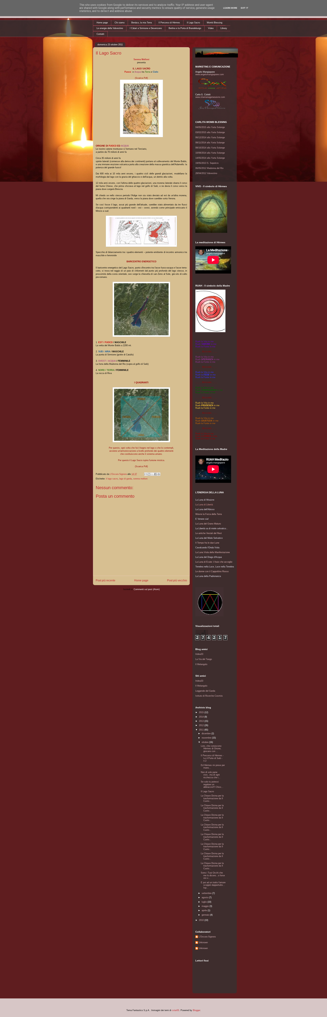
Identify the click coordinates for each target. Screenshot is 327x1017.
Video (211, 28)
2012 (201, 725)
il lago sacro (112, 478)
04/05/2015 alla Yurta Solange (210, 127)
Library (223, 28)
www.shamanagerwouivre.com (210, 97)
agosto (205, 897)
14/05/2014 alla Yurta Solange (210, 158)
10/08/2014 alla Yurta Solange (210, 153)
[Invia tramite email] (145, 474)
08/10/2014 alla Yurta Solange (210, 147)
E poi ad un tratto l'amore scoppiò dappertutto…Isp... (213, 885)
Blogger (196, 1010)
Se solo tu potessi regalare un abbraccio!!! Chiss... (212, 784)
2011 (201, 729)
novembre (207, 737)
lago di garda (125, 478)
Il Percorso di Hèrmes (169, 22)
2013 (201, 721)
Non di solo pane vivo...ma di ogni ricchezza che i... (210, 775)
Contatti (100, 34)
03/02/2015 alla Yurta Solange (210, 132)
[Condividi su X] (152, 474)
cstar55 (175, 1010)
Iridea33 (199, 654)
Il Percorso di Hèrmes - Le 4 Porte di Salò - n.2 (212, 758)
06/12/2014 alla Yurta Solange (210, 137)
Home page (102, 22)
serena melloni (140, 478)
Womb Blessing (214, 22)
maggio (205, 906)
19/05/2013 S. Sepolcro (207, 163)
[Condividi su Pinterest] (158, 474)
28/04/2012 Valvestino (206, 173)
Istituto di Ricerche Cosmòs (209, 696)
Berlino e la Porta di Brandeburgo (185, 28)
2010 (201, 920)
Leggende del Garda (205, 691)
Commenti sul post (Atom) (147, 589)
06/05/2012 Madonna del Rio (209, 168)
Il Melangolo (201, 664)
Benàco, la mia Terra (141, 22)
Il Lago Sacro (193, 22)
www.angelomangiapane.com (209, 74)
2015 (201, 712)
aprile (205, 910)
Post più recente (105, 580)
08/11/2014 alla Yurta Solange (210, 142)
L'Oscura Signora (207, 936)
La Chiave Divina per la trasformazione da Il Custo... (212, 798)
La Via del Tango (203, 659)
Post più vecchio (177, 580)
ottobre (205, 742)
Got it (244, 8)
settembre (207, 893)
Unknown (203, 942)
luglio (204, 902)
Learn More (230, 8)
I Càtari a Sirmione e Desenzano (146, 28)
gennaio (206, 915)
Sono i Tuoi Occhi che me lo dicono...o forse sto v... (213, 875)
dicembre (206, 733)
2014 (201, 716)
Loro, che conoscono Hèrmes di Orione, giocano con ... (211, 748)
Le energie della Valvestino (110, 28)
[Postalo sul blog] (149, 474)
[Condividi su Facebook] (155, 474)
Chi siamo (119, 22)
